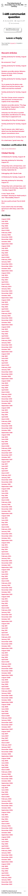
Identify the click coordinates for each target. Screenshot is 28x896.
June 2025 (4, 250)
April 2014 (4, 552)
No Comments (15, 23)
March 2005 (5, 796)
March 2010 (5, 662)
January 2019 (5, 423)
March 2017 (5, 473)
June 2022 (4, 331)
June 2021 (4, 358)
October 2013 (5, 565)
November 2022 (6, 320)
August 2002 (5, 864)
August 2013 (5, 570)
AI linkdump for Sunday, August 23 (13, 177)
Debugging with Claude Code (11, 173)
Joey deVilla (10, 21)
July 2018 (4, 437)
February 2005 (6, 799)
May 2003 (4, 844)
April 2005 (4, 794)
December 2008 (6, 695)
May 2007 (4, 738)
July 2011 (4, 626)
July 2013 (4, 572)
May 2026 (4, 226)
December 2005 (6, 776)
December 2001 (6, 882)
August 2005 (5, 785)
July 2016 (4, 491)
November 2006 (6, 752)
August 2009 (5, 677)
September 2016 (6, 486)
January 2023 (6, 316)
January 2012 (5, 612)
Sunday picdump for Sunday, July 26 (13, 137)
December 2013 (6, 561)
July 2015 (4, 518)
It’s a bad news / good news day (12, 140)
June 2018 (4, 439)
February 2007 (6, 745)
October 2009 (6, 673)
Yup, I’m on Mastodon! (8, 148)
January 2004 (6, 826)
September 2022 (7, 325)
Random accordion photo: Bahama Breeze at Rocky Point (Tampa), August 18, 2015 (13, 73)
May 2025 (4, 253)
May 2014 (4, 549)
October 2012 (5, 592)
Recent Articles (9, 53)
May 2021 (4, 361)
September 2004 (7, 810)
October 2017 (5, 457)
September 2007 (7, 729)
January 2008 (6, 720)
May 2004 (4, 819)
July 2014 (4, 545)
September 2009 (7, 675)
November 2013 (6, 563)
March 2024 (5, 284)
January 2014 (5, 558)
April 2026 (4, 228)
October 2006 (6, 754)
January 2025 (6, 262)
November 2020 (6, 374)
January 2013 (5, 585)
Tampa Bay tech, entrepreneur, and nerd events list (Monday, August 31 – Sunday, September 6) (14, 168)
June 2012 (4, 601)
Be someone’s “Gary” (8, 62)
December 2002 (6, 855)
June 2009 (5, 682)
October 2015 (5, 511)
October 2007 (6, 727)
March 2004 (5, 823)
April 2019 (4, 417)
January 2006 (6, 774)
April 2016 (4, 498)
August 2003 (5, 837)
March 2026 (5, 230)
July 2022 (4, 329)
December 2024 (6, 264)
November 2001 (6, 884)
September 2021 (6, 352)
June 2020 (5, 385)
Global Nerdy (8, 153)
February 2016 (6, 502)
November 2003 (6, 830)
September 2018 (6, 432)
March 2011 (5, 635)
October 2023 (6, 295)
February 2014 (6, 556)
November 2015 (6, 509)
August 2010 (5, 650)
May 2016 (4, 495)
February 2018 (6, 448)
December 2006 (6, 749)
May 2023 (4, 307)
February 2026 (6, 232)
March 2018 (5, 446)
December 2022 (6, 318)
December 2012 (6, 587)
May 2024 (4, 280)
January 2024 (6, 289)
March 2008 (5, 716)
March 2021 (5, 365)
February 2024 (6, 286)
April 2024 (4, 282)
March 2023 (5, 311)
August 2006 (5, 758)
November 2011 (6, 617)
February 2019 (6, 421)
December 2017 (6, 453)
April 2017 (4, 471)
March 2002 (5, 875)
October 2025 (6, 241)
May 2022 (4, 334)
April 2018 (4, 444)
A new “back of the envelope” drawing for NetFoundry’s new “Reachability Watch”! (13, 195)
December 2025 (6, 237)
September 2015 (6, 513)
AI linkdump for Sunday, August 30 (13, 157)
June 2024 (5, 277)
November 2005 (6, 779)
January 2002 (6, 880)
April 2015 (4, 525)
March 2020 (5, 392)
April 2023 (4, 309)
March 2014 (5, 554)
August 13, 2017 (21, 21)
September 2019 (6, 405)
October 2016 (5, 484)
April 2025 (4, 255)
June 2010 (4, 655)
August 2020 (5, 381)
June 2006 (5, 763)
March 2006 (5, 770)
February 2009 (6, 691)
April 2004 (4, 821)
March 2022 (5, 338)
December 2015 (6, 507)
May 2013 (4, 576)
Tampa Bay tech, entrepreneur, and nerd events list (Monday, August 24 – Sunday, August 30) (13, 188)
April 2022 (4, 336)
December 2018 (6, 426)
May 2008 (4, 711)
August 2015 (5, 516)
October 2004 (6, 808)
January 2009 (6, 693)
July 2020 (4, 383)
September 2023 (7, 298)
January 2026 (6, 235)
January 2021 (5, 370)
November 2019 (6, 401)
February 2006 (6, 772)
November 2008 (7, 698)
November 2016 (6, 482)
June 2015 (4, 520)
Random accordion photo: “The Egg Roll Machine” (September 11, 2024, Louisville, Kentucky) (13, 107)
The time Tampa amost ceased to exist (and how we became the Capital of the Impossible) (12, 99)
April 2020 (4, 390)
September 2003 (7, 835)
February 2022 (6, 340)
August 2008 (5, 704)
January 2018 (5, 450)
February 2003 (6, 850)
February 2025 (6, 259)
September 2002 (7, 862)
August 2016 (5, 489)
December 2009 (6, 668)
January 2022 (6, 343)
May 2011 (4, 630)
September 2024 (7, 271)
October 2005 (6, 781)
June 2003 (5, 841)
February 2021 (6, 367)
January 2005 (6, 801)
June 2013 (4, 574)
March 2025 (5, 257)
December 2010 (6, 641)
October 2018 (6, 430)
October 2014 (6, 538)
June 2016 (4, 493)
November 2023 (6, 293)
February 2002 (6, 877)
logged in (13, 43)
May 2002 (4, 871)
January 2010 (5, 666)
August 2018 (5, 435)
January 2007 (6, 747)
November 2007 (6, 725)
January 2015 (5, 531)
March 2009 (5, 689)
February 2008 (6, 718)
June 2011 (4, 628)
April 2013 (4, 579)
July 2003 (4, 839)
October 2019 (5, 403)
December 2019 (6, 399)
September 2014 (6, 540)
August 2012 (5, 596)
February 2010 (6, 664)
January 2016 (5, 504)
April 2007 (4, 740)
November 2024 (6, 266)
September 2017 (6, 459)
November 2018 (6, 428)
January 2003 (6, 853)
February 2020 (6, 394)
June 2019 (4, 412)
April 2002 (4, 873)
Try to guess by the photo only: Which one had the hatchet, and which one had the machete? (12, 86)
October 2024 (6, 268)
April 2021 (4, 363)
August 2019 (5, 408)
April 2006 (4, 767)
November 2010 (6, 644)
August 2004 (5, 812)
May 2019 (4, 414)
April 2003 (4, 846)
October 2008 (6, 700)
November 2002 (6, 857)
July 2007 (4, 734)
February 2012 (6, 610)
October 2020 (6, 376)
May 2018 (4, 441)
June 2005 (5, 790)
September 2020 (7, 378)
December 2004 (6, 803)
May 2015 (4, 522)
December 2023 (6, 291)
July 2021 (4, 356)
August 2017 (5, 462)
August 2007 (5, 731)
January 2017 (5, 477)
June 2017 (4, 466)
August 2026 (5, 219)
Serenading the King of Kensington (13, 120)
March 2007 (5, 743)
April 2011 (4, 632)
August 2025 (5, 246)
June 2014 (4, 547)
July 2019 (4, 410)
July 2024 (4, 275)
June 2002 (5, 868)
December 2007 (6, 722)
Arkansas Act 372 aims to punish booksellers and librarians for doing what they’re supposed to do (13, 115)
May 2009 (4, 684)
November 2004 (7, 805)
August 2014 (5, 543)
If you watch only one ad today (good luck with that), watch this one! (12, 209)
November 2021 (6, 347)
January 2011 (5, 639)
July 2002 (4, 866)
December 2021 (6, 345)
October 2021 (5, 349)
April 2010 (4, 659)
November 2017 (6, 455)
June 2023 (4, 304)
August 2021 (5, 354)
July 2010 (4, 653)
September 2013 (6, 567)
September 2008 (7, 702)
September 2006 (7, 756)
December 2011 (6, 614)
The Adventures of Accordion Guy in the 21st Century (14, 4)
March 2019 (5, 419)
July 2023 (4, 302)
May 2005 (4, 792)
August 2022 (5, 327)
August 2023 (5, 300)
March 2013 (5, 581)
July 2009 (4, 680)
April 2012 (4, 605)
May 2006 (4, 765)
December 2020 (6, 372)
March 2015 (5, 527)
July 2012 (4, 599)
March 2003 (5, 848)
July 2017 (4, 464)
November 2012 (6, 590)
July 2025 (4, 248)
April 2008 (4, 713)
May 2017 (4, 468)
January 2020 (6, 396)
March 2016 (5, 500)
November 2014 (6, 536)
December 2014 (6, 534)
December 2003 (6, 828)
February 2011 (6, 637)
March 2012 (5, 608)
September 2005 (7, 783)
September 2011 (6, 621)
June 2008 (5, 709)
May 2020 (4, 387)
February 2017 (6, 475)
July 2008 (4, 707)
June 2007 (5, 736)
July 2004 (4, 814)
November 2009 (6, 671)
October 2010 (6, 646)
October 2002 (6, 859)
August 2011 (5, 623)
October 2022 (6, 322)
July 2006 (4, 761)
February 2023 (6, 313)
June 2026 (4, 223)
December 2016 (6, 480)
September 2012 (6, 594)
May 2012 (4, 603)
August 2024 (5, 273)
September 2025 (7, 244)
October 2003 (6, 832)
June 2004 (5, 817)
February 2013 (6, 583)
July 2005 (4, 788)
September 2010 (6, 648)
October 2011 (5, 619)
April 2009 (4, 686)
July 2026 (4, 221)
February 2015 (6, 529)
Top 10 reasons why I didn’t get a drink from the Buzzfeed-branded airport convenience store (12, 131)
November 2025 (6, 239)
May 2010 (4, 657)
